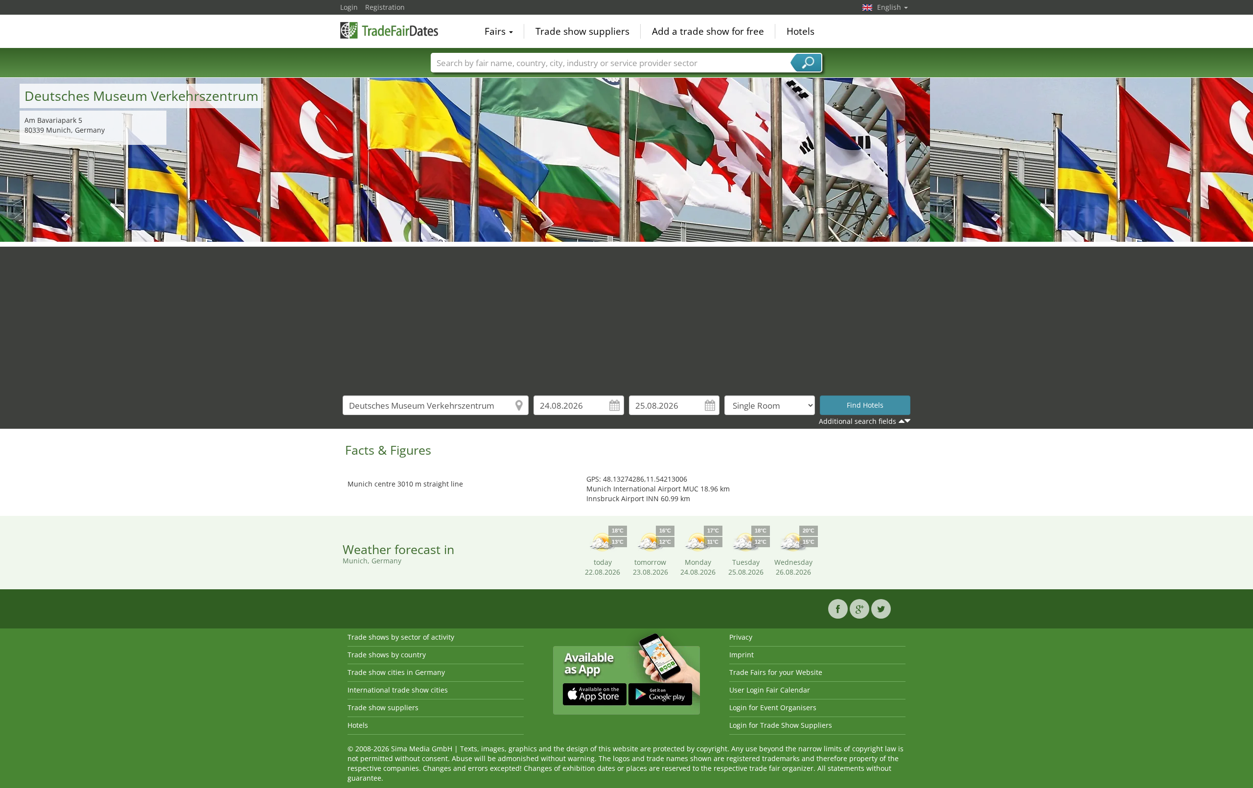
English (890, 7)
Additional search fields (857, 421)
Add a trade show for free (708, 31)
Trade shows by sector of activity (401, 637)
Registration (385, 7)
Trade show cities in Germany (396, 672)
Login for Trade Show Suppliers (780, 725)
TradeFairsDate (389, 30)
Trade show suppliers (582, 31)
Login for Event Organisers (772, 707)
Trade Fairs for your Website (775, 672)
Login (349, 7)
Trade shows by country (387, 654)
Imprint (741, 654)
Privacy (740, 637)
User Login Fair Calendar (769, 690)
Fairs (496, 31)
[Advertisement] (626, 315)
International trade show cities (398, 690)
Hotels (800, 31)
